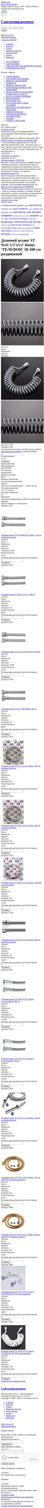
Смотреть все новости (10, 156)
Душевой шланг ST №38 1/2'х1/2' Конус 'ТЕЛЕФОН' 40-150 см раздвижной (17, 1352)
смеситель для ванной (26, 212)
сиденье (5, 209)
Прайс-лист (11, 1416)
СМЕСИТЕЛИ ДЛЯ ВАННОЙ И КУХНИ (23, 66)
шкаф (9, 225)
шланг (36, 227)
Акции (9, 55)
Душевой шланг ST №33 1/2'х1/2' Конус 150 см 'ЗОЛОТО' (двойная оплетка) (20, 1178)
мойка (16, 216)
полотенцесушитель (10, 228)
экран (27, 234)
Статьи (9, 48)
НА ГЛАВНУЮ (12, 62)
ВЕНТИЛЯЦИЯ (13, 99)
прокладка (6, 230)
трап (41, 216)
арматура (22, 228)
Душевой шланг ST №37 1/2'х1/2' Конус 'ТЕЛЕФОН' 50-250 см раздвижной (17, 1293)
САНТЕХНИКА (13, 64)
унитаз (23, 208)
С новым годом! (8, 129)
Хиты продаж (11, 53)
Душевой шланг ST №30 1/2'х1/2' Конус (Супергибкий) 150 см (17, 1060)
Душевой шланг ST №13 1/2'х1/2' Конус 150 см (20, 652)
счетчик (22, 231)
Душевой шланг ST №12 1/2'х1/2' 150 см (18, 594)
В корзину (5, 461)
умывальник (32, 219)
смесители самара (18, 218)
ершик (20, 205)
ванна (10, 212)
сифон (26, 205)
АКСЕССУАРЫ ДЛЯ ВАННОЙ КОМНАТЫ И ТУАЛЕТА (19, 93)
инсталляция (21, 234)
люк (2, 219)
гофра (6, 219)
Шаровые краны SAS (10, 173)
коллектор (16, 231)
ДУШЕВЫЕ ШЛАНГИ (15, 68)
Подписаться (7, 1444)
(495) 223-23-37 (7, 35)
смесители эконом (20, 224)
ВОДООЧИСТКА (13, 101)
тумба (27, 231)
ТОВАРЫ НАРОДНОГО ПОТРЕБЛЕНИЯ (16, 115)
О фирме (9, 44)
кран (11, 209)
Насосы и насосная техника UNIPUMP (17, 187)
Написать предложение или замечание (17, 1497)
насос (32, 225)
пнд (31, 231)
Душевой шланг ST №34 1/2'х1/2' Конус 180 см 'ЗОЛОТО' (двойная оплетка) (20, 1236)
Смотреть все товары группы (13, 1381)
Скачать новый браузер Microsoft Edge (17, 1506)
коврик (34, 215)
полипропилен (9, 205)
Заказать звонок (8, 1464)
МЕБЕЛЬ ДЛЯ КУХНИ (16, 85)
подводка (7, 221)
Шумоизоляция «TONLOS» (12, 160)
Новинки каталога (13, 51)
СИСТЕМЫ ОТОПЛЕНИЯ (17, 79)
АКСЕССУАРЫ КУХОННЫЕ (18, 96)
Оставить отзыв (7, 1495)
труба (16, 208)
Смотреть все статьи (9, 200)
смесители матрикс (24, 216)
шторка (6, 233)
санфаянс (7, 215)
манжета (14, 234)
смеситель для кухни (27, 221)
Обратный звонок (8, 37)
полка (30, 209)
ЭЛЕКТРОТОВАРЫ (14, 112)
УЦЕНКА (10, 118)
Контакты (10, 57)
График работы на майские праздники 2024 (19, 140)
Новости (9, 46)
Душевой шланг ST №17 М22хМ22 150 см (18, 709)
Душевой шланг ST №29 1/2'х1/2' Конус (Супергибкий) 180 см (17, 1000)
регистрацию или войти (11, 451)
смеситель (35, 205)
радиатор (29, 228)
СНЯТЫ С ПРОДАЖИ (15, 121)
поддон (4, 225)
